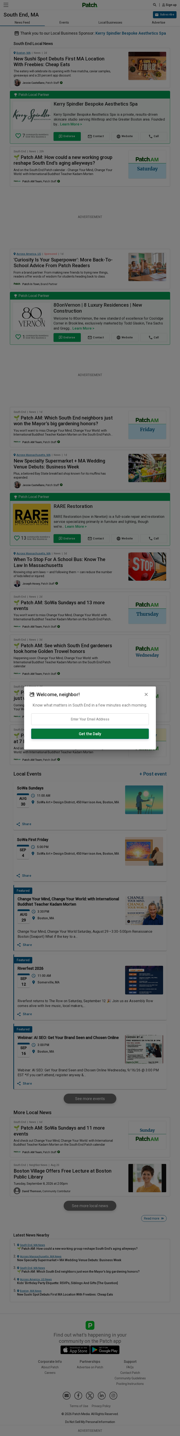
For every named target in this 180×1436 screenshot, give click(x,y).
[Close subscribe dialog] (146, 694)
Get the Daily (90, 733)
